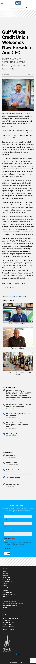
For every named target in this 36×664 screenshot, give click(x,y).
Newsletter (5, 575)
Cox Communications (17, 324)
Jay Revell (11, 486)
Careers (5, 585)
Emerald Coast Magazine (9, 601)
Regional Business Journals (10, 605)
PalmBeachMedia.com (8, 626)
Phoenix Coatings (17, 348)
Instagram (5, 614)
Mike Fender (11, 471)
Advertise (5, 573)
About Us (5, 571)
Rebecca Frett (12, 435)
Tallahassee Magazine (8, 599)
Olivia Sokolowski (13, 479)
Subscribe (5, 583)
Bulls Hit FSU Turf (13, 484)
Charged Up (10, 455)
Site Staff (11, 399)
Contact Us (5, 590)
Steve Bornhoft (12, 417)
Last (5, 526)
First (5, 519)
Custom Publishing (7, 581)
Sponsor (6, 74)
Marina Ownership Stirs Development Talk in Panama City (17, 424)
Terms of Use (6, 577)
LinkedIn (5, 616)
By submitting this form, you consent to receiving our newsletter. (17, 544)
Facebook (5, 609)
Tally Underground (13, 477)
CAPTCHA (8, 549)
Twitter (4, 612)
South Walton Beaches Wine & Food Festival (17, 373)
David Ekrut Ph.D (13, 464)
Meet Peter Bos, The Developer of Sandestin (18, 415)
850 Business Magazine (18, 3)
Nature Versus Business (15, 470)
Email (9, 531)
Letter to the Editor (7, 592)
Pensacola (12, 296)
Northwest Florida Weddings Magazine (13, 603)
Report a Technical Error (9, 594)
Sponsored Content (21, 296)
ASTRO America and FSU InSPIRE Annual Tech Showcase (18, 406)
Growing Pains (11, 463)
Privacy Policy (6, 579)
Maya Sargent (11, 434)
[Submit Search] (26, 7)
